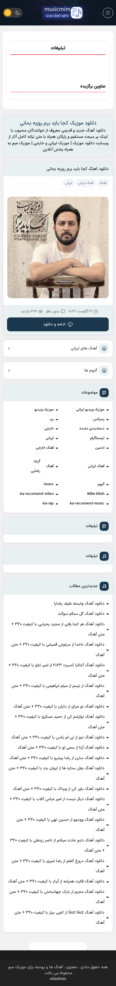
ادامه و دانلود (54, 324)
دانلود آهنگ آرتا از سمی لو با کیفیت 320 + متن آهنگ (61, 748)
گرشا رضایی (35, 466)
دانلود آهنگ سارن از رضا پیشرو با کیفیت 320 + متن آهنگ (57, 758)
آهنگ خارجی (45, 448)
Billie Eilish (95, 494)
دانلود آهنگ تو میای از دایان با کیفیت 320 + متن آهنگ (59, 707)
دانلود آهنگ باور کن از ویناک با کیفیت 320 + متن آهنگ (58, 789)
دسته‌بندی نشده (91, 428)
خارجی (49, 428)
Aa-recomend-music (87, 503)
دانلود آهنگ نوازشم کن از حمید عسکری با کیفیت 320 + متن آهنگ (59, 722)
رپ (52, 419)
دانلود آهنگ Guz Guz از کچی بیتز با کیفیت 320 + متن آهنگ (59, 918)
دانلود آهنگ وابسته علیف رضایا (79, 604)
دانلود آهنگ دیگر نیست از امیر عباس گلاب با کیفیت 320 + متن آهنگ (57, 804)
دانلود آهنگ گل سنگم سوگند (81, 614)
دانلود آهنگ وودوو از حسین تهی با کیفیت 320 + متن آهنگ (60, 825)
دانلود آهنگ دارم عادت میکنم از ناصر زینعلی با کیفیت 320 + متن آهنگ (57, 845)
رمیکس (98, 419)
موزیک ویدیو (44, 410)
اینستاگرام (97, 438)
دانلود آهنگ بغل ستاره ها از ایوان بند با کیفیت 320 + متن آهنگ (56, 773)
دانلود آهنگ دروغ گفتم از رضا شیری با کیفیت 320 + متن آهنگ (58, 866)
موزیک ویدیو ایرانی (90, 410)
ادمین (99, 448)
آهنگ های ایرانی (84, 348)
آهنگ (50, 466)
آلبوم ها (90, 370)
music (49, 484)
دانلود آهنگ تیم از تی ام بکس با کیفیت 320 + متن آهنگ (57, 737)
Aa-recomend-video (37, 494)
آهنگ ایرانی (96, 466)
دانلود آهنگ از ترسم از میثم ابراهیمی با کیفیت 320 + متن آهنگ (58, 691)
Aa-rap (48, 503)
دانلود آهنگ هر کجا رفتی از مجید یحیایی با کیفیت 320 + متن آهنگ (57, 629)
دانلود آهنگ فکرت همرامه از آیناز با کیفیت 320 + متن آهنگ (56, 881)
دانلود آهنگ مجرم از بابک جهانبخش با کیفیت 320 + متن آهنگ (56, 897)
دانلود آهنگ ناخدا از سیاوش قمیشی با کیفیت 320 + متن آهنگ (57, 650)
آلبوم (101, 484)
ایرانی (50, 438)
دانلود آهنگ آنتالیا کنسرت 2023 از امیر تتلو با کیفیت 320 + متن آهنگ (56, 670)
